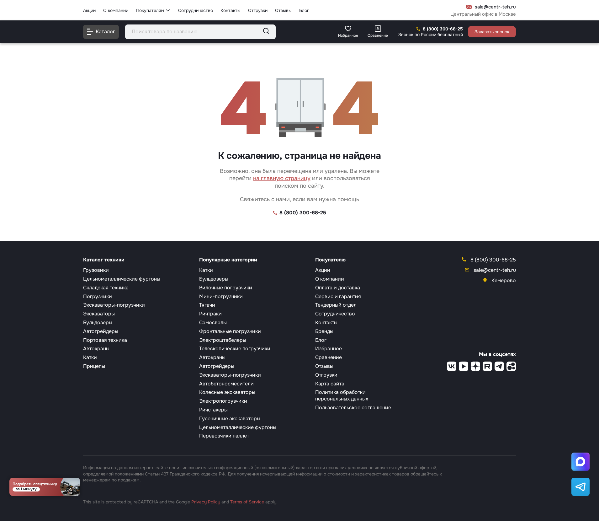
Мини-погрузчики (221, 296)
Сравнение (328, 357)
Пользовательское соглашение (353, 407)
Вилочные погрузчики (225, 287)
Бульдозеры (97, 322)
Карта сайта (329, 383)
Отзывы (283, 10)
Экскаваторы (99, 313)
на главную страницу (281, 178)
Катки (90, 357)
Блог (304, 10)
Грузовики (96, 270)
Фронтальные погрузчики (230, 331)
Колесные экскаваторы (227, 392)
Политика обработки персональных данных (341, 395)
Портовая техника (105, 340)
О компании (115, 10)
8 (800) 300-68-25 (443, 29)
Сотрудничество (195, 10)
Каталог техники (104, 260)
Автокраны (96, 348)
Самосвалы (213, 322)
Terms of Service (247, 502)
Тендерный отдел (336, 305)
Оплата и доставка (337, 287)
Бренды (324, 331)
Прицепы (94, 366)
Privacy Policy (205, 502)
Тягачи (207, 305)
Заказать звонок (491, 32)
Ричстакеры (213, 409)
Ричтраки (210, 313)
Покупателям (150, 10)
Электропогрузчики (223, 401)
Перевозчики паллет (224, 435)
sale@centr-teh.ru (495, 7)
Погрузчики (97, 296)
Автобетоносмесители (226, 383)
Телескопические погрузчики (234, 348)
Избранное (328, 348)
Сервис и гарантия (338, 296)
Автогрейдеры (100, 331)
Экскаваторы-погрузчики (114, 305)
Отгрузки (258, 10)
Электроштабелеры (222, 340)
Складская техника (106, 287)
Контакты (230, 10)
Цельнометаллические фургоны (121, 279)
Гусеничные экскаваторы (229, 418)
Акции (89, 10)
